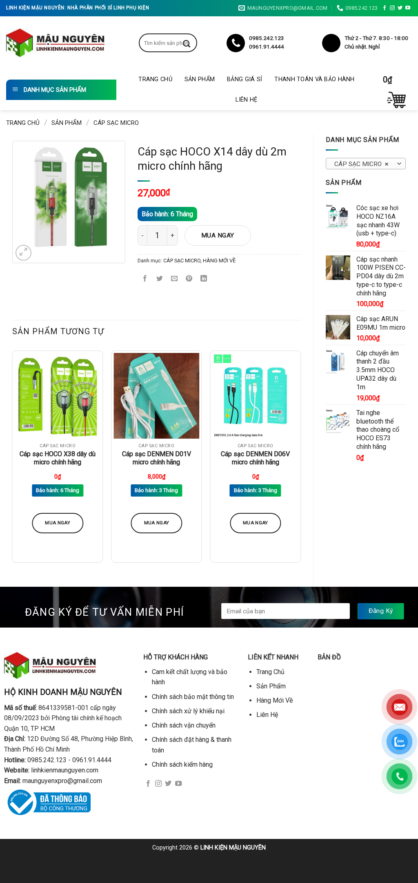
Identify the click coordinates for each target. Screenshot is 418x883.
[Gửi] (192, 43)
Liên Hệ (246, 99)
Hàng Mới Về (274, 700)
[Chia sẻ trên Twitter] (160, 279)
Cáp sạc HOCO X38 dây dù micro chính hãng (58, 458)
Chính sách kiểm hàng (182, 764)
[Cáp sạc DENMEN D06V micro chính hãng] (255, 396)
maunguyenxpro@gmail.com (62, 781)
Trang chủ (23, 122)
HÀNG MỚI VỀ (219, 260)
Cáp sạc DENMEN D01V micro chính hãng (156, 458)
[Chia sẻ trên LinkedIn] (204, 279)
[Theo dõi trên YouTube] (407, 8)
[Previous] (13, 460)
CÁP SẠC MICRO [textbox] (361, 164)
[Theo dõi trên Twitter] (400, 8)
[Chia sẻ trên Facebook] (145, 279)
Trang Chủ (155, 79)
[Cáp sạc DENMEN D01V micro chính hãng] (156, 396)
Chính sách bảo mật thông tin (193, 697)
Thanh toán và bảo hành (314, 79)
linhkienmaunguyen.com (64, 770)
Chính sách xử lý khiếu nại (188, 711)
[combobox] (366, 163)
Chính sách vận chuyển (184, 725)
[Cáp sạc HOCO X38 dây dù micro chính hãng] (58, 396)
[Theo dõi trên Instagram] (392, 8)
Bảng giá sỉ (244, 79)
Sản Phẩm (200, 79)
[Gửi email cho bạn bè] (174, 279)
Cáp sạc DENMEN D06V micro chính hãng (255, 458)
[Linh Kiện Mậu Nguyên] (55, 43)
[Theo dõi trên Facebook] (384, 8)
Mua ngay (217, 235)
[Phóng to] (23, 253)
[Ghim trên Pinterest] (189, 279)
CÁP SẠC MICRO (116, 122)
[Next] (300, 460)
